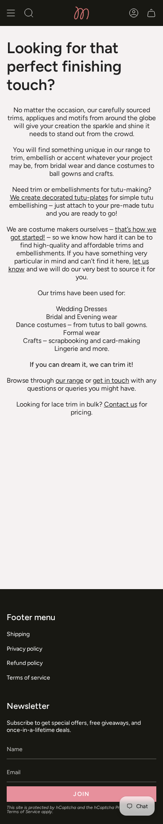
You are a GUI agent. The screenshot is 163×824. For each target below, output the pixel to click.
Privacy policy (24, 648)
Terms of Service (23, 811)
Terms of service (28, 677)
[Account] (134, 13)
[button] (29, 13)
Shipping (18, 634)
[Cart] (151, 13)
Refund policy (25, 663)
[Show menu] (11, 13)
